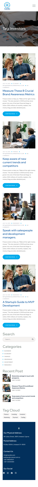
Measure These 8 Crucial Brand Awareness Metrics (18, 92)
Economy (16, 83)
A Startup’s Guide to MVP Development (18, 303)
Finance (15, 151)
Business (7, 351)
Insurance (16, 223)
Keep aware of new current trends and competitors (14, 162)
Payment (15, 417)
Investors (22, 414)
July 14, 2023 (16, 380)
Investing (14, 414)
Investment (8, 362)
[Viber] (15, 473)
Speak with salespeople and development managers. (18, 234)
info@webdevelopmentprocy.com (13, 85)
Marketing (7, 417)
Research (7, 365)
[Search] (32, 339)
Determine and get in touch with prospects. (23, 377)
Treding (23, 417)
